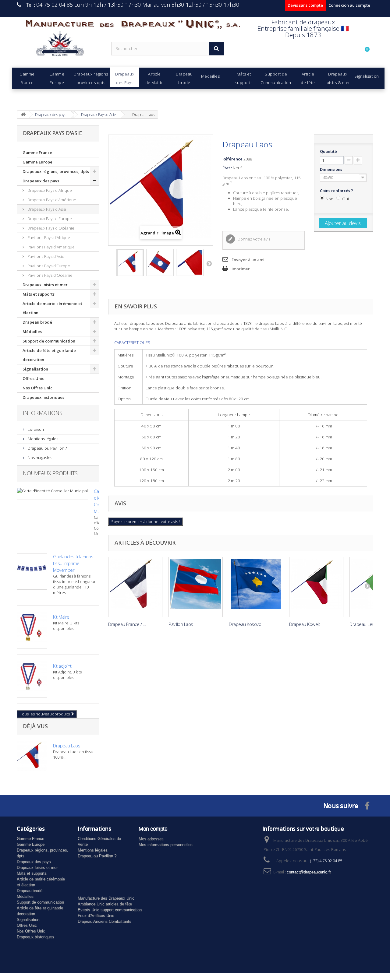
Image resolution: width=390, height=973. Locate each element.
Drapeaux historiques (43, 397)
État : (227, 167)
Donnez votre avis (253, 239)
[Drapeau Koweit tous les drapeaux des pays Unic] (316, 587)
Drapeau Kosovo (245, 624)
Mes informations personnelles (166, 844)
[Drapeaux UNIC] (59, 45)
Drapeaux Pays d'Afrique (49, 190)
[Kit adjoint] (32, 679)
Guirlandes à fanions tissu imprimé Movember (73, 563)
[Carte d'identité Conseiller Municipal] (52, 494)
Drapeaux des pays (41, 181)
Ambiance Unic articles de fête (105, 904)
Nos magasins (39, 457)
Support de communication (49, 341)
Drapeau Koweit (304, 624)
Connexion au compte (349, 5)
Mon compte (153, 829)
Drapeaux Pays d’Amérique (51, 199)
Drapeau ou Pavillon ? (47, 448)
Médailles (32, 331)
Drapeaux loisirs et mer (45, 284)
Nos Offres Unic (37, 388)
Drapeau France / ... (127, 624)
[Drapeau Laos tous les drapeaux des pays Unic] (130, 265)
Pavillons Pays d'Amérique (51, 247)
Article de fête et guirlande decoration (49, 355)
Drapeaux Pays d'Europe (49, 218)
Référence (232, 159)
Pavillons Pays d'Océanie (50, 275)
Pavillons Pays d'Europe (48, 266)
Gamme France (37, 152)
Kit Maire (61, 617)
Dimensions (331, 169)
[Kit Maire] (32, 630)
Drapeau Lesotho (366, 624)
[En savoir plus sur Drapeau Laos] (32, 759)
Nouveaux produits (50, 473)
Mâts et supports (39, 294)
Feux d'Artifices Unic (96, 915)
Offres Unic (33, 378)
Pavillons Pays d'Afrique (48, 237)
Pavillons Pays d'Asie (45, 256)
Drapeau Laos (66, 746)
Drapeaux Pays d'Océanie (50, 228)
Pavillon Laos (180, 624)
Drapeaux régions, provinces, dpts (56, 171)
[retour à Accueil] (23, 114)
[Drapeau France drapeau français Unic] (135, 587)
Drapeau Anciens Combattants (104, 921)
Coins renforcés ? (337, 190)
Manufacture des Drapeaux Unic (106, 898)
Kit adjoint (62, 666)
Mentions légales (42, 438)
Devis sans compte (305, 5)
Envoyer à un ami (248, 259)
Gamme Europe (37, 162)
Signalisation (35, 369)
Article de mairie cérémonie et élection (52, 308)
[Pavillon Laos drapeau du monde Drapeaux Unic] (195, 587)
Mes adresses (151, 839)
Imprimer (241, 269)
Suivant (209, 263)
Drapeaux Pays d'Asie (46, 209)
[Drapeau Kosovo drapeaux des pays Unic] (256, 587)
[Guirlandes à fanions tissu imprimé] (32, 571)
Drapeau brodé (37, 322)
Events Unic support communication (110, 910)
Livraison (35, 429)
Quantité (328, 151)
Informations (42, 412)
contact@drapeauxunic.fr (309, 872)
